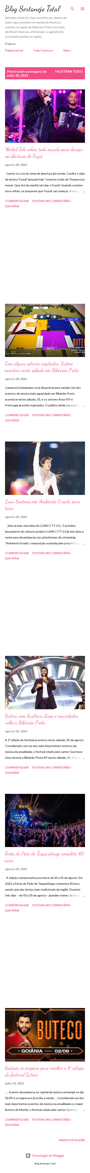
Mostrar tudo (69, 71)
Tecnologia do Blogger (47, 1156)
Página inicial (14, 50)
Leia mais (12, 206)
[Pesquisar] (72, 7)
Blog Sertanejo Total (32, 8)
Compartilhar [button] (17, 201)
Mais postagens (72, 1140)
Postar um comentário (51, 201)
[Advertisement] (45, 256)
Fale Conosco (43, 50)
